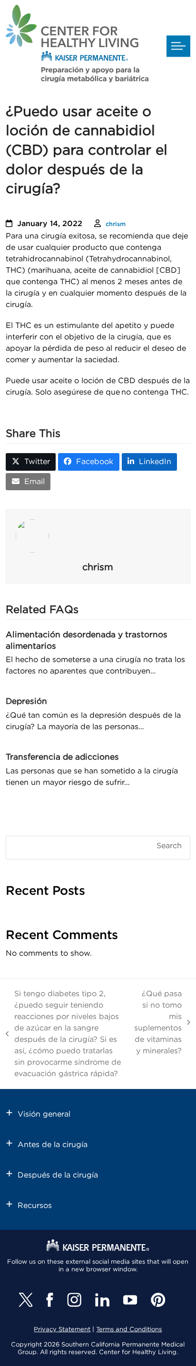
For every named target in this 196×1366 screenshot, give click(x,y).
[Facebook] (49, 1300)
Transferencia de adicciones (62, 757)
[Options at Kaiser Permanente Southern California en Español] (77, 45)
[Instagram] (74, 1300)
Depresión (26, 701)
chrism (116, 224)
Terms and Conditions (129, 1329)
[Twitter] (25, 1300)
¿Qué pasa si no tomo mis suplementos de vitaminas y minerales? (158, 1022)
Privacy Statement (62, 1329)
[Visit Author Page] (98, 536)
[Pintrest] (158, 1300)
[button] (178, 46)
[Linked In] (102, 1300)
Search (169, 846)
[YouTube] (130, 1300)
